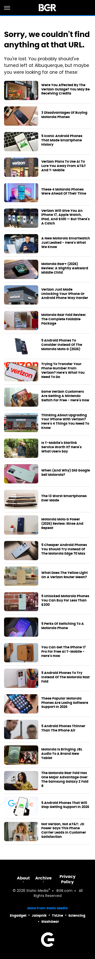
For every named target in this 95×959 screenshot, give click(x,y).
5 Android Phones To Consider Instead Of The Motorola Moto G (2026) (61, 345)
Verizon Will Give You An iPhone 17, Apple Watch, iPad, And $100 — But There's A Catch (65, 217)
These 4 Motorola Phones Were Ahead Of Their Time (63, 191)
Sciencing (76, 915)
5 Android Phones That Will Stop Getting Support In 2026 (65, 805)
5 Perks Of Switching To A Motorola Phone (62, 626)
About (23, 878)
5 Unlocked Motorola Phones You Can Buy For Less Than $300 (65, 600)
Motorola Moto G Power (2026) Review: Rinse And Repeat (62, 523)
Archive (43, 878)
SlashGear (50, 921)
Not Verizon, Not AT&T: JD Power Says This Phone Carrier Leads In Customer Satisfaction (63, 830)
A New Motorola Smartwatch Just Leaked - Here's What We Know (65, 242)
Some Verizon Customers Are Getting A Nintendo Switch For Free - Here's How (65, 396)
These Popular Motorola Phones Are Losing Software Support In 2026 (64, 703)
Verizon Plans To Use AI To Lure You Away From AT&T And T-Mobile (63, 166)
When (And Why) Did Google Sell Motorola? (65, 472)
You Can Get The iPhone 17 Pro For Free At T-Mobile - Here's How (63, 651)
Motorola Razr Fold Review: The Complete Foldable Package (63, 319)
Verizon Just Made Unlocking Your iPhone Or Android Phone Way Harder (64, 294)
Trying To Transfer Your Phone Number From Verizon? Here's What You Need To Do (63, 370)
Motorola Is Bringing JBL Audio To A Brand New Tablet (61, 753)
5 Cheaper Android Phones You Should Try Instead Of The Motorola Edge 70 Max (64, 549)
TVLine (57, 915)
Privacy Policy (67, 879)
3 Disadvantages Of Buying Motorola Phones (64, 115)
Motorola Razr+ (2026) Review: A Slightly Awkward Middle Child (64, 268)
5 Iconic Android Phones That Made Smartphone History (61, 140)
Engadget (18, 915)
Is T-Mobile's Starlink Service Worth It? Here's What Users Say (61, 447)
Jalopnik (39, 915)
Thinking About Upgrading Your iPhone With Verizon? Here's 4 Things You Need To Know (65, 421)
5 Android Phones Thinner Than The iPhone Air (63, 728)
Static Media (37, 891)
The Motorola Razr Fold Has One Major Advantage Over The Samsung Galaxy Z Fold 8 (64, 779)
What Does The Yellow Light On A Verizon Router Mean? (64, 575)
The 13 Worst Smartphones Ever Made (64, 498)
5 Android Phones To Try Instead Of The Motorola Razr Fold (65, 677)
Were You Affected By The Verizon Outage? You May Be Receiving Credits (65, 89)
